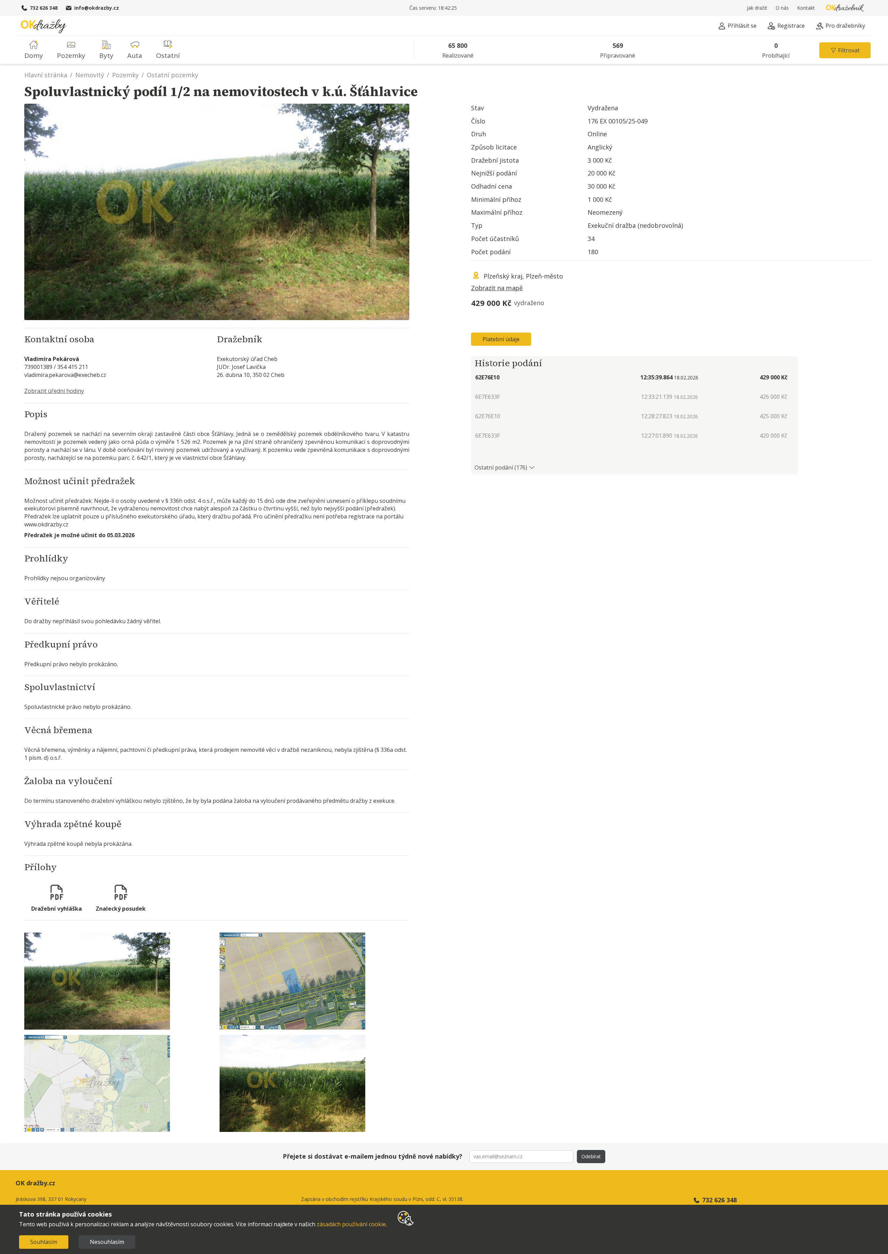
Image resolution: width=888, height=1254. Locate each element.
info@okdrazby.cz (96, 8)
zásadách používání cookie (351, 1224)
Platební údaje (501, 339)
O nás (782, 8)
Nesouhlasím (107, 1242)
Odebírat (591, 1156)
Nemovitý (89, 75)
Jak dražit (757, 8)
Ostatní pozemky (172, 75)
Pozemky (125, 75)
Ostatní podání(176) (501, 467)
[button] (737, 27)
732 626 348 (44, 8)
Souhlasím (43, 1242)
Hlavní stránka (45, 75)
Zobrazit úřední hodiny (54, 391)
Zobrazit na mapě (497, 288)
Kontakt (806, 8)
